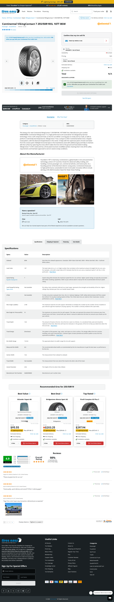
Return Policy (48, 552)
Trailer (92, 555)
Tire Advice (37, 11)
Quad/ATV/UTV (94, 563)
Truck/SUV (93, 549)
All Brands (48, 543)
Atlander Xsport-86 (24, 399)
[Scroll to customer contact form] (109, 108)
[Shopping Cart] (111, 11)
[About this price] (32, 430)
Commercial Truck (95, 557)
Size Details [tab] (76, 242)
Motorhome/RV (94, 560)
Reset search (86, 18)
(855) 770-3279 (64, 222)
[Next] (53, 61)
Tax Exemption (49, 572)
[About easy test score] (15, 88)
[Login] (107, 11)
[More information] (29, 393)
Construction (93, 569)
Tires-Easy (53, 599)
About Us (70, 546)
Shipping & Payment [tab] (52, 242)
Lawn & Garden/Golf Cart (97, 566)
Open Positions (72, 572)
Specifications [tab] (38, 242)
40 (13, 29)
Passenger (93, 546)
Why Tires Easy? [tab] (62, 117)
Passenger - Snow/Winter (9, 26)
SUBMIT (18, 583)
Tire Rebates (48, 546)
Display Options (24, 522)
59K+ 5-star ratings (10, 549)
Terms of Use (71, 560)
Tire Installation (49, 560)
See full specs (87, 98)
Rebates (29, 11)
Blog (69, 569)
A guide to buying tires (11, 279)
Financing (46, 11)
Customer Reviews (73, 557)
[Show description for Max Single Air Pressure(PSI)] (24, 313)
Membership (48, 554)
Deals (23, 11)
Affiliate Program (72, 566)
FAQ (69, 554)
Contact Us (71, 543)
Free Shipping (49, 569)
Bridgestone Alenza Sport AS (57, 399)
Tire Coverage (49, 563)
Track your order (98, 11)
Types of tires (9, 289)
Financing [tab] (66, 242)
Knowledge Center (50, 566)
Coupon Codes (49, 557)
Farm (91, 572)
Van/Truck (93, 552)
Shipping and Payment (74, 549)
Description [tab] (51, 117)
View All (92, 575)
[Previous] (7, 61)
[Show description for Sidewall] (24, 261)
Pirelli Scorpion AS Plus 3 (89, 399)
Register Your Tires (73, 552)
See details (70, 86)
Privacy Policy (71, 563)
